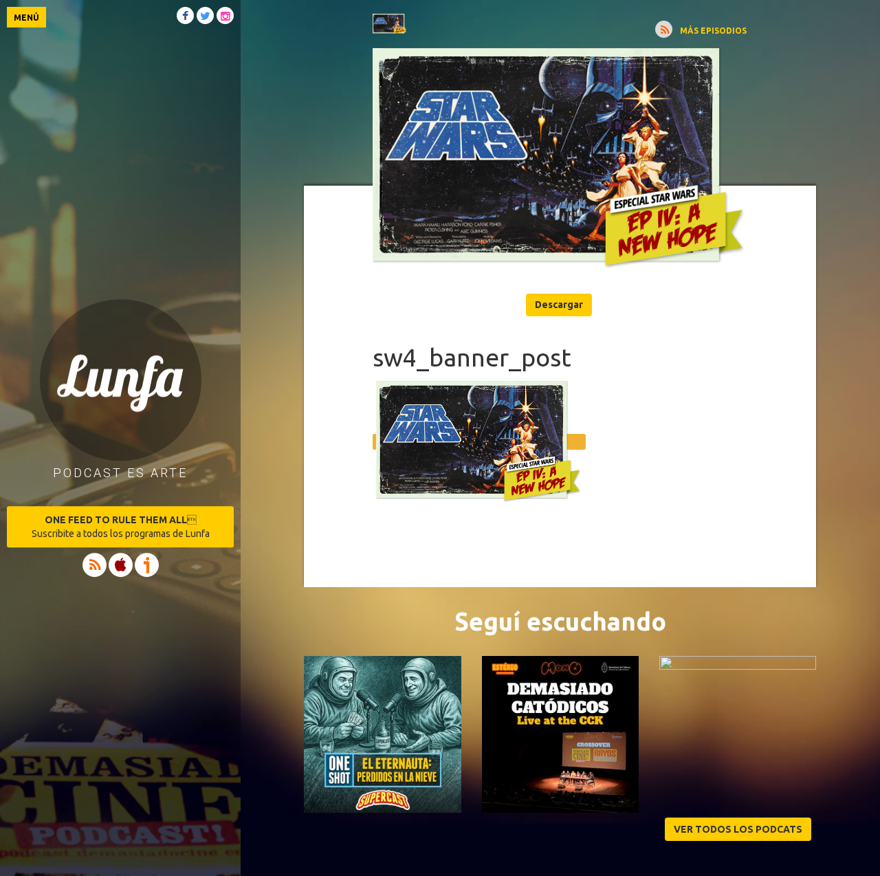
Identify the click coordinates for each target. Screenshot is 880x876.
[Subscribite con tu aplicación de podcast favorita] (663, 29)
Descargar (559, 304)
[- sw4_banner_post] (560, 160)
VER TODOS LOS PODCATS (738, 829)
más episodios (713, 30)
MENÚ (26, 17)
